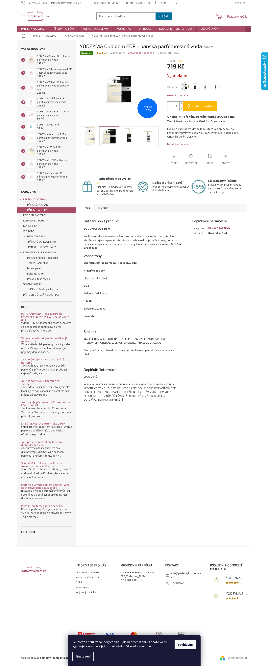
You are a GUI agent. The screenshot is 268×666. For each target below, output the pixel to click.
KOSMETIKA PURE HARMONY (39, 253)
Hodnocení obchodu (139, 3)
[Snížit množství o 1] (181, 108)
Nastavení (83, 656)
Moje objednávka (86, 593)
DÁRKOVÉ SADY (36, 236)
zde (148, 646)
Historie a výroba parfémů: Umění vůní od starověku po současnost (45, 486)
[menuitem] (32, 29)
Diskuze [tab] (103, 208)
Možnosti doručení (178, 96)
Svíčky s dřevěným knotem (43, 290)
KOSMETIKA (30, 226)
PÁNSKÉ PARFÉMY (37, 210)
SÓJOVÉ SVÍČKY (32, 284)
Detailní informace (178, 144)
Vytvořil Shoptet (237, 658)
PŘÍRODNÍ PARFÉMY (34, 215)
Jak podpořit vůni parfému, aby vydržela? (40, 382)
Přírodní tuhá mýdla (38, 279)
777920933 (177, 583)
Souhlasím (185, 644)
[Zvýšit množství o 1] (181, 104)
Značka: (168, 53)
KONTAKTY (82, 588)
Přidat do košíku (203, 106)
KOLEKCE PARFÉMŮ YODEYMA (137, 573)
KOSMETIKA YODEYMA (36, 221)
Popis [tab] (87, 208)
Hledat (163, 16)
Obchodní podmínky (106, 3)
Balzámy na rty (35, 274)
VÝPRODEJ (29, 231)
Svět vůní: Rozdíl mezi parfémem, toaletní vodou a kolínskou (41, 465)
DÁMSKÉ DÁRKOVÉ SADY (42, 242)
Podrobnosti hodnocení (141, 53)
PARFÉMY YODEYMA (34, 199)
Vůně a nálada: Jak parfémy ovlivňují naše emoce (44, 340)
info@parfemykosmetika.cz (186, 575)
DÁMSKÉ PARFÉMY (37, 205)
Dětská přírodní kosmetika (43, 258)
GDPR (162, 3)
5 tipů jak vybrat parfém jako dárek (43, 423)
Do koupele (34, 268)
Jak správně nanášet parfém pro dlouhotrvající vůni (41, 443)
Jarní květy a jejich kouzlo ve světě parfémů (42, 361)
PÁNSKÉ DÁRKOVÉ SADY (42, 247)
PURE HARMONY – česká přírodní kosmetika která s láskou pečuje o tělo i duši (45, 316)
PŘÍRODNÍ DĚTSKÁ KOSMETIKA (41, 295)
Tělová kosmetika (37, 263)
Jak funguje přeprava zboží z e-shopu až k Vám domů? (46, 404)
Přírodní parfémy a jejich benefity (42, 505)
